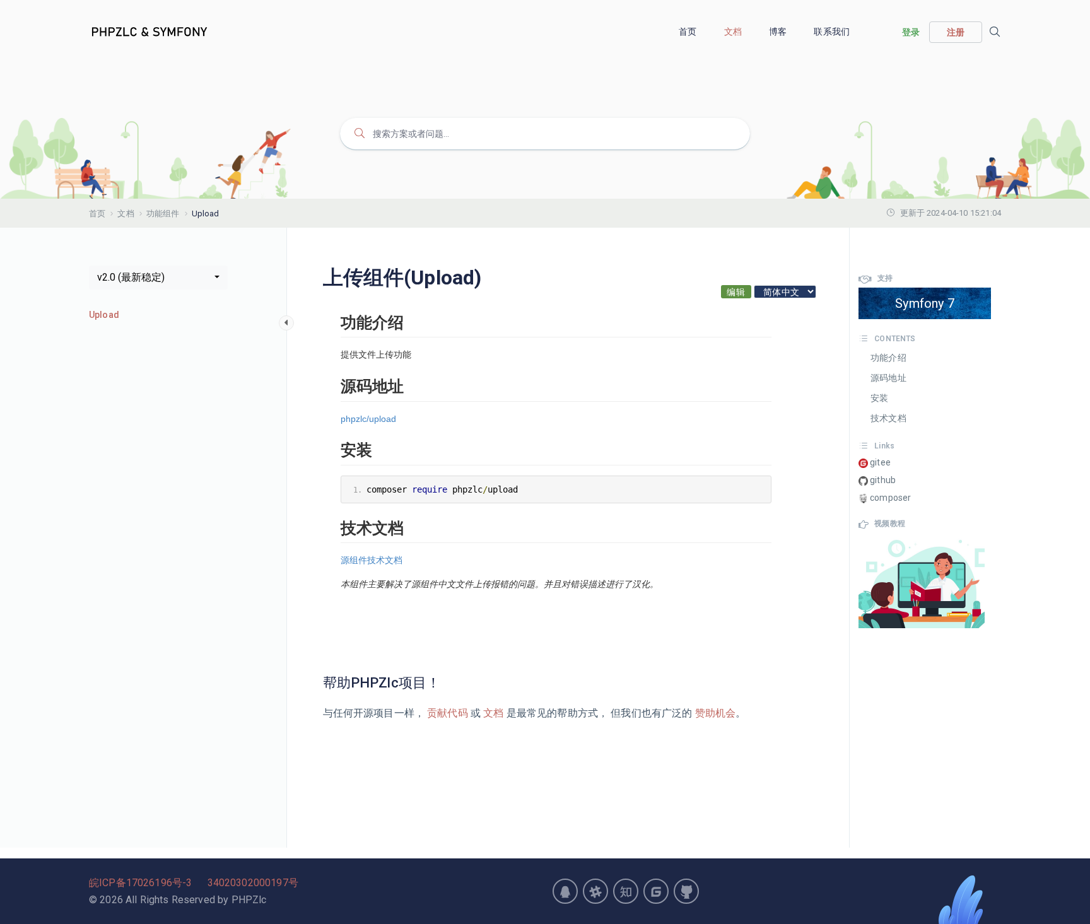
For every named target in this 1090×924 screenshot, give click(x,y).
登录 (911, 32)
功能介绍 (888, 358)
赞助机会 (714, 713)
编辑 (736, 292)
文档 (734, 31)
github (882, 480)
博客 (778, 31)
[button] (158, 277)
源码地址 (888, 378)
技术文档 (888, 418)
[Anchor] (447, 683)
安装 (879, 398)
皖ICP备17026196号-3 (140, 883)
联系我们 (833, 31)
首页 (688, 31)
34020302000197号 (253, 883)
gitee (879, 462)
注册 (955, 32)
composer (889, 498)
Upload (104, 315)
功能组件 (163, 213)
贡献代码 (447, 713)
